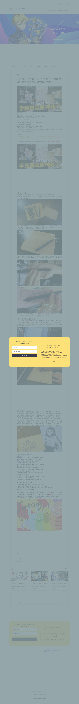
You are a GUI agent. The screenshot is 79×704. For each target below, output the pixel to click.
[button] (54, 361)
